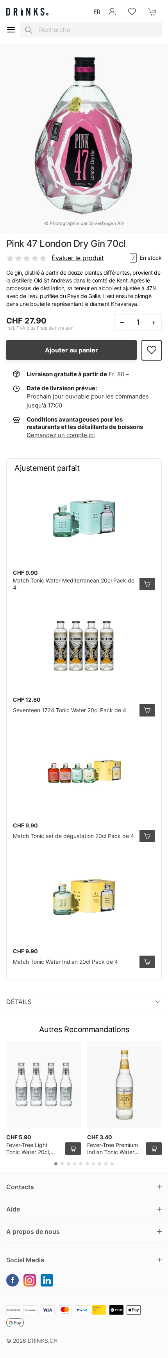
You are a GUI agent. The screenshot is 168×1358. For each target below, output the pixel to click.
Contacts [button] (20, 1187)
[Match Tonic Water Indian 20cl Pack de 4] (84, 897)
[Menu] (11, 30)
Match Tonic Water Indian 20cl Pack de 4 (65, 961)
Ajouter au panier (71, 350)
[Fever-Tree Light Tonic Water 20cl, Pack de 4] (43, 1084)
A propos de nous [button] (33, 1231)
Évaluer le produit (78, 258)
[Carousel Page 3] (68, 1163)
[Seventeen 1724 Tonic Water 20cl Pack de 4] (84, 645)
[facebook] (12, 1280)
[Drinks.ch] (27, 12)
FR (96, 12)
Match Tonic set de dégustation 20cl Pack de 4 (73, 836)
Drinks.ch (42, 1340)
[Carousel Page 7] (93, 1163)
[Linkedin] (47, 1280)
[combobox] (91, 30)
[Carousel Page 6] (87, 1163)
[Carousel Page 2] (62, 1163)
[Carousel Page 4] (74, 1163)
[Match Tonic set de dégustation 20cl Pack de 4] (84, 771)
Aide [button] (13, 1209)
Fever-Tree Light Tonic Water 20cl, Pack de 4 (28, 1152)
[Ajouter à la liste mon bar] (151, 350)
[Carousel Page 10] (112, 1163)
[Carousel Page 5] (80, 1163)
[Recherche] (28, 30)
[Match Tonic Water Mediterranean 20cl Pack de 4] (84, 518)
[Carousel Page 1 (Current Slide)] (55, 1163)
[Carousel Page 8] (99, 1163)
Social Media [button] (25, 1260)
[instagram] (29, 1280)
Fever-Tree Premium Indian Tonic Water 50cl (112, 1152)
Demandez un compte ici (61, 435)
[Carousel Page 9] (105, 1163)
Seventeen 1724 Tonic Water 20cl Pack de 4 (69, 710)
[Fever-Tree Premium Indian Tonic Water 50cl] (124, 1084)
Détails (19, 1002)
